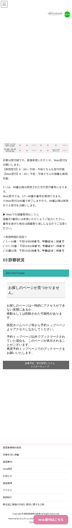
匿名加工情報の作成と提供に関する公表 (23, 504)
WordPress (24, 518)
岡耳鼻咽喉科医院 (12, 447)
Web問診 (7, 468)
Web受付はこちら (51, 519)
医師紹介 (7, 497)
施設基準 (7, 483)
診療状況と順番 (11, 454)
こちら (35, 214)
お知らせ (7, 476)
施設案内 (7, 461)
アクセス (7, 490)
